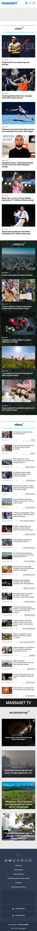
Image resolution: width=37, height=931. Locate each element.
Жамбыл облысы (30, 534)
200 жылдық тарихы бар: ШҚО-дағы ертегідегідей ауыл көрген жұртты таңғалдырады (14, 784)
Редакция (18, 882)
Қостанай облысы (29, 561)
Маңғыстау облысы (29, 588)
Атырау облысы (30, 507)
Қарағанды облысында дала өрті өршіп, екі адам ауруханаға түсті (18, 751)
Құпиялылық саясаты (18, 887)
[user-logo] (26, 4)
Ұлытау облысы (30, 695)
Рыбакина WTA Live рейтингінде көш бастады (17, 59)
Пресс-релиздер (18, 874)
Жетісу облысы (30, 682)
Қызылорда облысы (29, 574)
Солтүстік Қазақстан (29, 628)
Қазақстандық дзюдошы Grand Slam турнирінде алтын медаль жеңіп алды (18, 229)
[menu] (33, 3)
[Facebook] (18, 860)
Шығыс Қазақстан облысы (27, 642)
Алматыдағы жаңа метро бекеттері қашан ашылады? (16, 720)
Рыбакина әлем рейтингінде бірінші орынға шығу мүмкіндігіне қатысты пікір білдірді (18, 127)
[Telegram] (26, 860)
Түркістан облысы (29, 601)
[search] (30, 3)
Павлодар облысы (29, 615)
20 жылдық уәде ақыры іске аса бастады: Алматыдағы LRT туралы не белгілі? (16, 814)
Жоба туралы (18, 870)
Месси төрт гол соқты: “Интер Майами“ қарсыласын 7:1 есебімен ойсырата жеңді (16, 195)
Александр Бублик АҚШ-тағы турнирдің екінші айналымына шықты (17, 93)
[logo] (10, 3)
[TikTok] (6, 860)
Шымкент (32, 655)
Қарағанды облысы (29, 547)
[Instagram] (22, 860)
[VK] (14, 860)
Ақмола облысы (30, 466)
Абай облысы (31, 668)
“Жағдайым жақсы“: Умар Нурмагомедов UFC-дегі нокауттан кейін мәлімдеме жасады (17, 160)
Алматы (32, 453)
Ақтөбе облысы (30, 480)
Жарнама (18, 865)
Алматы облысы (30, 493)
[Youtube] (10, 860)
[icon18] (18, 856)
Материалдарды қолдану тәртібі (18, 878)
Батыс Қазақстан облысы (27, 520)
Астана (33, 440)
